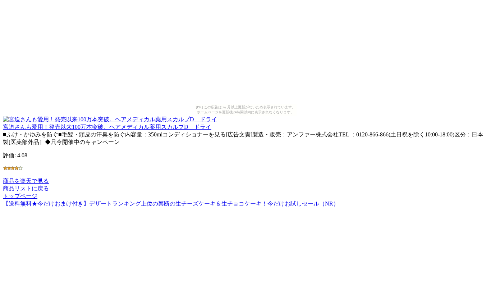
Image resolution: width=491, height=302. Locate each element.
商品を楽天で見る (26, 181)
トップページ (20, 196)
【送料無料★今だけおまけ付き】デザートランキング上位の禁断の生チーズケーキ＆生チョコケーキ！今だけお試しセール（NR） (171, 203)
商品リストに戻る (26, 188)
